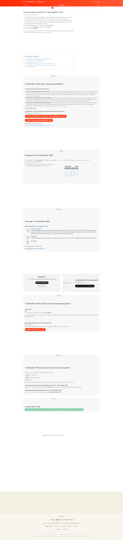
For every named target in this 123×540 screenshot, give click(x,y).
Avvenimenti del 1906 (30, 108)
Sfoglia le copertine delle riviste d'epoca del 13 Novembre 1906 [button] (44, 116)
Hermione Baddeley (36, 228)
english (98, 1)
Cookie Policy (65, 529)
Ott (56, 5)
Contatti (63, 526)
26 (86, 7)
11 (47, 7)
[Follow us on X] (57, 520)
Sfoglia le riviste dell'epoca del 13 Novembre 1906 (37, 125)
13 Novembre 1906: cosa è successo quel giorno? (38, 58)
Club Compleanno (75, 523)
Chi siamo (57, 526)
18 (65, 7)
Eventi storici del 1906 (32, 409)
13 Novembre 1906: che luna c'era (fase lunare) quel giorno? (41, 63)
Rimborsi (75, 526)
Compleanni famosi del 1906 (61, 409)
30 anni (68, 382)
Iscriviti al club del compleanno (84, 286)
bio (72, 233)
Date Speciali (66, 523)
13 (67, 172)
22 (75, 7)
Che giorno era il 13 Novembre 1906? (35, 60)
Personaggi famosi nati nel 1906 (33, 246)
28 (91, 7)
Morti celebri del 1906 (76, 409)
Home (44, 523)
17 (63, 7)
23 (78, 7)
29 (93, 7)
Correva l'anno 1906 (31, 67)
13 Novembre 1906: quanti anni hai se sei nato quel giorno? (41, 65)
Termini (69, 526)
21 (73, 7)
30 (96, 7)
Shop (48, 523)
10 (44, 7)
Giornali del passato (56, 523)
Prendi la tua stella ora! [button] (34, 329)
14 (55, 7)
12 (49, 7)
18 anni (64, 382)
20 (70, 7)
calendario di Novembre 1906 (82, 160)
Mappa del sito (49, 526)
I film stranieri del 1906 (46, 409)
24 (81, 7)
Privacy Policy (57, 529)
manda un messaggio (42, 282)
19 (68, 7)
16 (60, 7)
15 (58, 7)
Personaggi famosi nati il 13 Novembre (35, 248)
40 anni (72, 382)
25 (83, 7)
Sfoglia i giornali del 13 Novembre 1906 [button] (37, 120)
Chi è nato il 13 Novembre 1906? (34, 62)
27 (88, 7)
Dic (67, 5)
